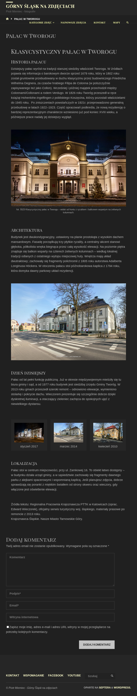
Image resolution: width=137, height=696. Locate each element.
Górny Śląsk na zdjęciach (40, 6)
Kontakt (12, 675)
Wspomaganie (33, 675)
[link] (127, 22)
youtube (74, 675)
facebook (55, 675)
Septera (104, 687)
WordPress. (122, 687)
